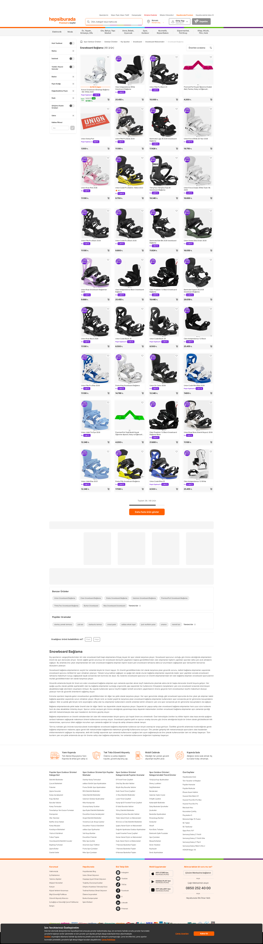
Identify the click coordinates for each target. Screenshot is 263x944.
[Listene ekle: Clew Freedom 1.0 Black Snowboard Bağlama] (176, 259)
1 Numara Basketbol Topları (126, 849)
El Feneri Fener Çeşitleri (124, 780)
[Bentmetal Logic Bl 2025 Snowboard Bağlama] (164, 122)
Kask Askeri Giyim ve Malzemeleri (128, 841)
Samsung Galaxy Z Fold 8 (192, 834)
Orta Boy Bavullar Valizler (125, 783)
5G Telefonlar (187, 827)
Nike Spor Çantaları (90, 852)
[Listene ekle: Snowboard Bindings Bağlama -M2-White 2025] (108, 57)
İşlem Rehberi (87, 902)
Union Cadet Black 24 (158, 339)
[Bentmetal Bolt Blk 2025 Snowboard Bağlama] (164, 224)
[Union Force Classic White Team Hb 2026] (198, 171)
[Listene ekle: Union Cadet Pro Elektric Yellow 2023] (142, 158)
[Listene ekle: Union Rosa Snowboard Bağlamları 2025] (108, 259)
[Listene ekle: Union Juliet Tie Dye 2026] (108, 402)
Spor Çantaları (154, 837)
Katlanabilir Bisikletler (157, 803)
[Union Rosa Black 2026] (95, 322)
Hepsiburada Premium (184, 15)
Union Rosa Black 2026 (89, 339)
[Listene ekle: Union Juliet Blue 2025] (108, 451)
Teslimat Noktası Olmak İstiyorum (95, 890)
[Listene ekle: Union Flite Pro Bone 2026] (142, 109)
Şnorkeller (153, 810)
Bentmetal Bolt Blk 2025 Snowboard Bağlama (163, 242)
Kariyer (52, 887)
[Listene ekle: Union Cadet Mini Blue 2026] (210, 355)
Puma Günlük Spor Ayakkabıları (94, 787)
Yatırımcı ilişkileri (55, 879)
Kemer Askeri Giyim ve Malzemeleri (129, 837)
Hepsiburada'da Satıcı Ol (205, 15)
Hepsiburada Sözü (189, 777)
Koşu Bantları (54, 799)
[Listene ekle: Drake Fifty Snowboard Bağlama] (142, 451)
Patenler (52, 787)
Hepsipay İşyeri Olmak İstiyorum (94, 879)
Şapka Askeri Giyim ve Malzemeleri (129, 826)
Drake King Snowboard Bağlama (127, 385)
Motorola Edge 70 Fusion (192, 819)
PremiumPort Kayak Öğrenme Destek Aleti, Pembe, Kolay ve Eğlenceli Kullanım (198, 88)
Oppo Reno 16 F (188, 831)
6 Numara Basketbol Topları (126, 852)
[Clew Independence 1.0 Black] (198, 322)
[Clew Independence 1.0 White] (198, 464)
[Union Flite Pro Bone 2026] (130, 122)
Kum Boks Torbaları (156, 829)
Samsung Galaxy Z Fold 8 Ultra (194, 838)
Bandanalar (153, 791)
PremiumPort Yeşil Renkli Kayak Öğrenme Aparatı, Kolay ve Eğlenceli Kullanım (128, 433)
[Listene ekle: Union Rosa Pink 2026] (108, 158)
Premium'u (64, 23)
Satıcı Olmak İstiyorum (91, 875)
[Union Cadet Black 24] (164, 322)
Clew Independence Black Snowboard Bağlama (129, 291)
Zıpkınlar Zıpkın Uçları (157, 795)
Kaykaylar (153, 849)
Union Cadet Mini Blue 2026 (194, 385)
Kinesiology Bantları (156, 818)
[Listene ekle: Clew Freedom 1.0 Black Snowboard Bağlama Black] (176, 402)
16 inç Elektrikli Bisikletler (125, 810)
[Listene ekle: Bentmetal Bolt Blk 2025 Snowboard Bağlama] (176, 210)
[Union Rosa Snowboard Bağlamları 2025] (95, 273)
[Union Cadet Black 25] (130, 322)
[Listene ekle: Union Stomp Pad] (108, 109)
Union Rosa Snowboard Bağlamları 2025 (94, 291)
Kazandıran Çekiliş (189, 811)
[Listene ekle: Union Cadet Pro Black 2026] (142, 210)
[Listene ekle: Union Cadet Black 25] (142, 308)
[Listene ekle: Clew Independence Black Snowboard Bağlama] (142, 259)
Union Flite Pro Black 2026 (91, 241)
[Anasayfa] (81, 41)
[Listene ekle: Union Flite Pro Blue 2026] (108, 355)
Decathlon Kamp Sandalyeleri (93, 814)
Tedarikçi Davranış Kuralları (93, 883)
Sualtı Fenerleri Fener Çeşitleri (127, 833)
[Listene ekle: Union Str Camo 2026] (176, 355)
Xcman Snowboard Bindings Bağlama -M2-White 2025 (95, 91)
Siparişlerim (103, 15)
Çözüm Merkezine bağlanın (198, 873)
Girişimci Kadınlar (150, 15)
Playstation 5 (187, 815)
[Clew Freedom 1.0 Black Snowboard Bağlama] (164, 273)
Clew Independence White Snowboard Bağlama (125, 88)
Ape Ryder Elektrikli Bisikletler (93, 810)
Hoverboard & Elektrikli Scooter (60, 841)
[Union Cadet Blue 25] (164, 464)
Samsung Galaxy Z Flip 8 (192, 842)
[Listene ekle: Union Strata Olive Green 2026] (210, 210)
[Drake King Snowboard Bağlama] (130, 368)
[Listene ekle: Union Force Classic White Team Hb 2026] (210, 158)
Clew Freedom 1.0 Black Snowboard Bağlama (163, 291)
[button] (95, 99)
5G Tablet (186, 823)
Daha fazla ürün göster (147, 512)
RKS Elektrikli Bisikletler (91, 791)
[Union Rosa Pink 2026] (95, 171)
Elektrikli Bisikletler (56, 780)
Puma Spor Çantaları (90, 849)
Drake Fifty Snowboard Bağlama (127, 481)
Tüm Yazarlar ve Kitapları (192, 781)
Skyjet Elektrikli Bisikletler (92, 818)
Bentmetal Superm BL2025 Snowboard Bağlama (194, 291)
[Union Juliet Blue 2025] (95, 464)
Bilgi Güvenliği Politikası (58, 894)
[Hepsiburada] (62, 19)
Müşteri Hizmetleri (167, 15)
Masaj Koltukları (155, 841)
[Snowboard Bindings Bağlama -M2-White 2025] (95, 70)
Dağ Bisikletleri (154, 787)
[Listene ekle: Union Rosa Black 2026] (108, 308)
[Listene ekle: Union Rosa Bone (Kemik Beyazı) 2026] (210, 402)
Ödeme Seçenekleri (90, 894)
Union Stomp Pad (87, 139)
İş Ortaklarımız (54, 875)
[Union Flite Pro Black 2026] (95, 224)
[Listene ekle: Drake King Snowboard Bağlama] (142, 355)
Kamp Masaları (54, 826)
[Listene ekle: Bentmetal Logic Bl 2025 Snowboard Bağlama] (176, 109)
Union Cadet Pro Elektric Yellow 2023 (129, 188)
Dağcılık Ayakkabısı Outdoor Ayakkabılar (130, 829)
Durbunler (152, 822)
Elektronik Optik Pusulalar (158, 833)
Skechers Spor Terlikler (91, 845)
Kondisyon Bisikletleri (57, 829)
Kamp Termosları (55, 806)
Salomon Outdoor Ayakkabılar (93, 799)
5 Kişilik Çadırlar (155, 799)
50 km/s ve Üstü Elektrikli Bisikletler (129, 822)
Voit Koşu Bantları (89, 833)
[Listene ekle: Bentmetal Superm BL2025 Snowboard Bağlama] (210, 259)
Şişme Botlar (53, 849)
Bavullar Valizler (55, 803)
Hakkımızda (53, 871)
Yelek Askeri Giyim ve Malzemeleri (128, 818)
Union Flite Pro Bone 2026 (125, 139)
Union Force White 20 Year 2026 (196, 139)
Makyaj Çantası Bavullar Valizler (127, 814)
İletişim (51, 906)
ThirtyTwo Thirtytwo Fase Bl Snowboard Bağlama (160, 189)
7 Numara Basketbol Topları (126, 845)
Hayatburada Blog (89, 871)
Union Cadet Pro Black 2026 (125, 241)
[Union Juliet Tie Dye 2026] (95, 415)
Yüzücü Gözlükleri (56, 833)
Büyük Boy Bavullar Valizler (126, 787)
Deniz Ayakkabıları (156, 852)
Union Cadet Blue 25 (157, 481)
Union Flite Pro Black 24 (158, 87)
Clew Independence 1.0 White (195, 481)
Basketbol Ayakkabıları (157, 814)
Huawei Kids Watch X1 (191, 796)
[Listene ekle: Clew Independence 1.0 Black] (210, 308)
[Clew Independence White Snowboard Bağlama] (130, 70)
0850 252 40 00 (198, 888)
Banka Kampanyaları (90, 898)
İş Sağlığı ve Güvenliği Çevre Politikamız (63, 902)
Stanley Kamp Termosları (92, 780)
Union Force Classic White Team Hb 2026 (197, 189)
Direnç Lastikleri (155, 783)
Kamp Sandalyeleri (56, 795)
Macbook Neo (188, 808)
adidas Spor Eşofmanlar (91, 829)
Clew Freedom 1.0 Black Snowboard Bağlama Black (163, 433)
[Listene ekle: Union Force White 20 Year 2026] (210, 109)
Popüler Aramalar (189, 784)
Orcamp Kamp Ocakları (91, 806)
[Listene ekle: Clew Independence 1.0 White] (210, 451)
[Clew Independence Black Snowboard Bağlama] (130, 273)
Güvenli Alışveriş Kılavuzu (58, 898)
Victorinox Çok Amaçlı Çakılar (93, 822)
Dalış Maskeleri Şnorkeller (158, 806)
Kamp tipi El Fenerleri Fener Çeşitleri (129, 803)
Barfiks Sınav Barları (56, 822)
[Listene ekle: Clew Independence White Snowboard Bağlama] (142, 57)
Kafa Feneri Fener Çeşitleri (125, 791)
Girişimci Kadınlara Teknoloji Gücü (95, 887)
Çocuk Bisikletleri (55, 783)
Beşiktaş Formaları (56, 845)
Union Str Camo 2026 (158, 385)
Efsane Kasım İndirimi (190, 792)
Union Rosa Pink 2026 (89, 188)
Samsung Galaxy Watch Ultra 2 (194, 846)
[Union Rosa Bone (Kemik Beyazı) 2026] (198, 415)
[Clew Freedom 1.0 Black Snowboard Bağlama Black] (164, 415)
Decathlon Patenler (90, 837)
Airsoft (151, 826)
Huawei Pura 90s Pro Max (192, 800)
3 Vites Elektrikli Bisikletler (125, 795)
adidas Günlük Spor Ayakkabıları (94, 783)
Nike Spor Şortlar (89, 841)
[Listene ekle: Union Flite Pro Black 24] (176, 57)
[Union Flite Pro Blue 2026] (95, 368)
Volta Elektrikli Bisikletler (91, 795)
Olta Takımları (54, 818)
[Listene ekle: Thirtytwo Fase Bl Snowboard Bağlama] (176, 158)
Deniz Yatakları (154, 845)
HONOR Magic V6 (189, 850)
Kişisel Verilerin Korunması (58, 890)
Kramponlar (53, 814)
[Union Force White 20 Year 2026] (198, 122)
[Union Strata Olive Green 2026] (198, 224)
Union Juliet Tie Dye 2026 (90, 432)
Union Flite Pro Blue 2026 (90, 385)
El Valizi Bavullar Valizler (124, 806)
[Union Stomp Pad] (95, 122)
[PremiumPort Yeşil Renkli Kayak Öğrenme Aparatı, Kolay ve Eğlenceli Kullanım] (130, 415)
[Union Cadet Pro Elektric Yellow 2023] (130, 171)
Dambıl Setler (54, 852)
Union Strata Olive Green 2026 (195, 241)
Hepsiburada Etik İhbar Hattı (198, 898)
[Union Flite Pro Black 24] (164, 70)
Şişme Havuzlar (55, 791)
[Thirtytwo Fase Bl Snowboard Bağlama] (164, 171)
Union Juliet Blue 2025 (89, 481)
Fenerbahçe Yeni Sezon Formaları (61, 810)
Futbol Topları (54, 837)
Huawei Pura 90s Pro (190, 804)
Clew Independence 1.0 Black (195, 339)
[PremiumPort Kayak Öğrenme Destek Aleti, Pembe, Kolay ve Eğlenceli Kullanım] (198, 70)
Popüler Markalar (189, 788)
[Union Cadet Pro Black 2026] (130, 224)
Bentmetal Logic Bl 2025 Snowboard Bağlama (163, 140)
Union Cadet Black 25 (123, 339)
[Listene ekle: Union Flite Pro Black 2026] (108, 210)
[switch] (72, 43)
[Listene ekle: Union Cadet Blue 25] (176, 451)
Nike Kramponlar (89, 803)
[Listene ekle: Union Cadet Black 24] (176, 308)
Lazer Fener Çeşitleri (123, 799)
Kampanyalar (136, 15)
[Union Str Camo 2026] (164, 368)
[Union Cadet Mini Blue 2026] (198, 368)
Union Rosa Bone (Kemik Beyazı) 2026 (198, 432)
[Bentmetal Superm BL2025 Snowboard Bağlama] (198, 273)
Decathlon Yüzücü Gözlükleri (93, 826)
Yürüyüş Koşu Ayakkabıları (159, 780)
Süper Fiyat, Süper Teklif (120, 15)
